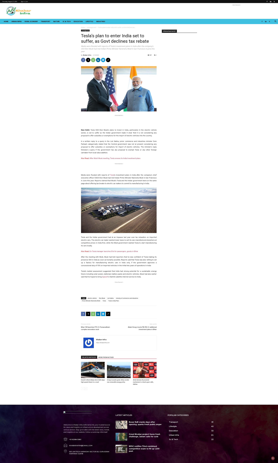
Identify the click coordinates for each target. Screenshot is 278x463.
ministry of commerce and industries (127, 298)
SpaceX (105, 277)
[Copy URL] (108, 60)
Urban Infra (16, 21)
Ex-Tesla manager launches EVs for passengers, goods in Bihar (114, 251)
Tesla (112, 175)
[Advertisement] (236, 11)
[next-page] (85, 388)
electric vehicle (92, 298)
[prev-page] (82, 388)
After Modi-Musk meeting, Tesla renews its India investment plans (115, 158)
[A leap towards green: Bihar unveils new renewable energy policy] (119, 370)
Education (78, 21)
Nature (56, 21)
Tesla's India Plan (113, 301)
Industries (100, 21)
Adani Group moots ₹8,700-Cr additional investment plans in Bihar (142, 328)
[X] (274, 1)
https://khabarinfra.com (103, 342)
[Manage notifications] (273, 458)
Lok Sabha (110, 298)
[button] (275, 22)
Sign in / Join (24, 1)
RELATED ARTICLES (89, 357)
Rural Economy (31, 21)
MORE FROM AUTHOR (106, 357)
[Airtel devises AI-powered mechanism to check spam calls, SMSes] (145, 370)
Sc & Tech (67, 21)
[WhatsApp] (93, 60)
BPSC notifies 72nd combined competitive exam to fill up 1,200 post (144, 448)
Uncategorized (91, 27)
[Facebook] (267, 1)
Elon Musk (102, 298)
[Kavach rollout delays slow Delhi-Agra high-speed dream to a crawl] (93, 370)
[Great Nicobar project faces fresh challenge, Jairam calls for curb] (121, 437)
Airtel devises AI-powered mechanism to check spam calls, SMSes (143, 382)
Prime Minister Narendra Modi (91, 301)
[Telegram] (103, 60)
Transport (45, 21)
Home (6, 21)
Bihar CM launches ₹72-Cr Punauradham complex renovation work (95, 328)
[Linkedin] (270, 1)
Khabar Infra (87, 55)
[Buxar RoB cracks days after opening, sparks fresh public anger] (121, 425)
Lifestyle (89, 21)
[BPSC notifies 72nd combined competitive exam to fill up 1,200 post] (121, 449)
